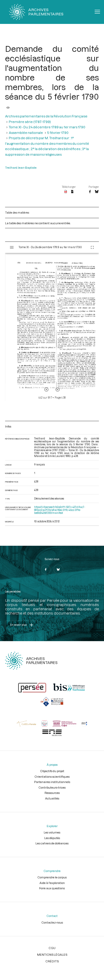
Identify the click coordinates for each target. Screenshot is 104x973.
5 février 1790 (58, 132)
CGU (52, 948)
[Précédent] (46, 389)
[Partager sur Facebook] (90, 192)
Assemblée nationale (26, 132)
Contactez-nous (52, 922)
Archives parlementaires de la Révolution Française (46, 116)
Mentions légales (52, 954)
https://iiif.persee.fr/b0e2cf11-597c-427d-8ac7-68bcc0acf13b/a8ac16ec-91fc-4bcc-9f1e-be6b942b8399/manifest (59, 510)
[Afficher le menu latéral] (11, 247)
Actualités (52, 798)
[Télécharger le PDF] (65, 192)
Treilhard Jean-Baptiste (21, 167)
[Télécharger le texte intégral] (72, 192)
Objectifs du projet (52, 771)
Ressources (52, 792)
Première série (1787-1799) (30, 122)
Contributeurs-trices (52, 787)
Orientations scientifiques (52, 776)
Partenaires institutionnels (52, 782)
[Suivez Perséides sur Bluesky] (58, 569)
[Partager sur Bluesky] (96, 192)
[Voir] (8, 106)
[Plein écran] (92, 247)
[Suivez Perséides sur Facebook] (45, 569)
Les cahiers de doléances (52, 843)
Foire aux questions (52, 888)
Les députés (52, 838)
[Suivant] (57, 389)
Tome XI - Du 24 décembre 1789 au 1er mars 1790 (47, 127)
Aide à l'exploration (52, 883)
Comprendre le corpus (52, 877)
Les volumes (52, 832)
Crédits (52, 961)
